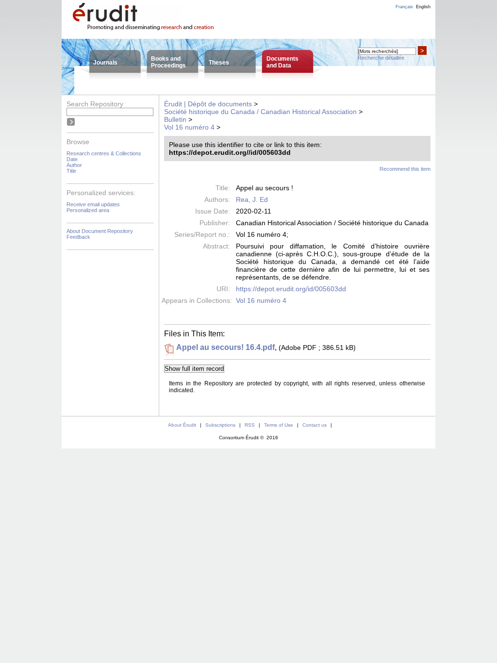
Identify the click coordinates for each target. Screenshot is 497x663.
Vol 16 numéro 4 (189, 127)
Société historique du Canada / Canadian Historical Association (260, 112)
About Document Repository (99, 231)
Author (74, 165)
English (423, 6)
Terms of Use (278, 425)
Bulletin (175, 119)
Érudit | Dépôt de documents (208, 104)
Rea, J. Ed (252, 199)
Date (72, 159)
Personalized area (87, 210)
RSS (250, 425)
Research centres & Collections (103, 153)
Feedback (78, 237)
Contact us (314, 425)
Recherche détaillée (381, 58)
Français (404, 6)
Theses (219, 62)
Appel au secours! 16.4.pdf (225, 347)
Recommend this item (405, 169)
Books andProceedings (168, 62)
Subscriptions (220, 425)
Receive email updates (93, 204)
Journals (105, 62)
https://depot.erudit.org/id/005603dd (291, 289)
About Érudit (182, 425)
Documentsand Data (282, 62)
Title (71, 171)
